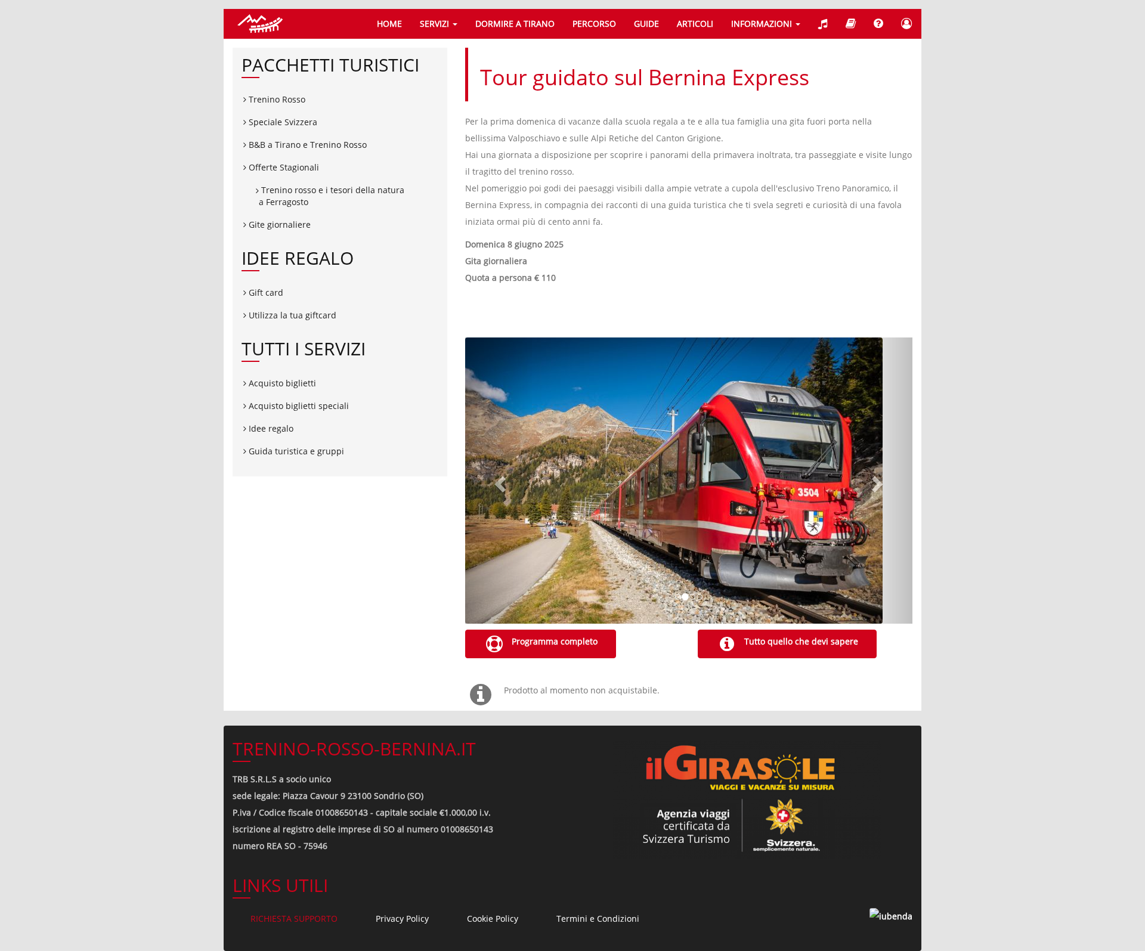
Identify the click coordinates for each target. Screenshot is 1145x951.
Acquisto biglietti (281, 383)
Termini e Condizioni (597, 918)
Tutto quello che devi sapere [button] (800, 641)
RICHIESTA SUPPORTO (294, 918)
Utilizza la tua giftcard (291, 315)
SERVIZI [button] (435, 23)
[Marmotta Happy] (851, 24)
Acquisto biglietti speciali (297, 405)
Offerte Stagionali (282, 167)
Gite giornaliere (278, 224)
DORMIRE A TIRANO (515, 23)
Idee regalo (269, 428)
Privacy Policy (402, 918)
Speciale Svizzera (281, 122)
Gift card (264, 292)
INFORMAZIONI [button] (762, 23)
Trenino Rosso (275, 99)
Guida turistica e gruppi (295, 451)
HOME (389, 23)
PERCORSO (594, 23)
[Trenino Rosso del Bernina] (259, 24)
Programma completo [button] (553, 641)
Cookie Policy (492, 918)
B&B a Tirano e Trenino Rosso (306, 144)
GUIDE (646, 23)
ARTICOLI (695, 23)
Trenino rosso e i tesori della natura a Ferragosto (331, 195)
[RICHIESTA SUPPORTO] (878, 24)
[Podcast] (823, 24)
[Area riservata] (906, 24)
